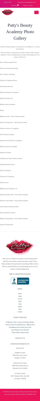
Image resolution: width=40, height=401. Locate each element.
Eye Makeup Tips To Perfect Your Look (20, 327)
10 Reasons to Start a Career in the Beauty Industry (20, 322)
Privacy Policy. (33, 391)
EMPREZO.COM (31, 394)
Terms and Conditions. (10, 394)
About (20, 296)
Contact (20, 311)
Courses (20, 298)
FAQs (19, 301)
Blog (20, 309)
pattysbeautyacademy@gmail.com (27, 2)
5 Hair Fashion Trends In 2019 (20, 332)
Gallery (20, 306)
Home (20, 293)
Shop (20, 304)
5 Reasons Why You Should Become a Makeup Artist (20, 324)
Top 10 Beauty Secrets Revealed (20, 330)
